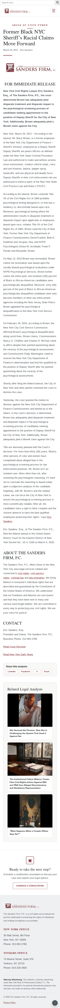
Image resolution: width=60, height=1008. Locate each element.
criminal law (17, 577)
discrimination (36, 577)
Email (46, 671)
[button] (57, 3)
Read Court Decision (14, 646)
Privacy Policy (9, 1003)
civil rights (23, 573)
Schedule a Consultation (30, 886)
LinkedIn (12, 671)
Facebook (25, 671)
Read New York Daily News (18, 654)
